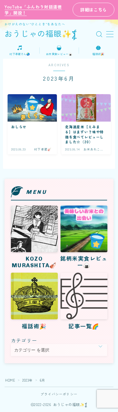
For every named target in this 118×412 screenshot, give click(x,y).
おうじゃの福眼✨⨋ (41, 34)
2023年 (27, 380)
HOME (10, 380)
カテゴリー (24, 340)
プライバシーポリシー (59, 394)
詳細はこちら (93, 9)
